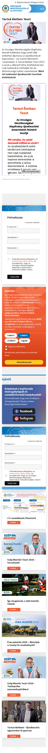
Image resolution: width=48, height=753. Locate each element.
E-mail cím (12, 227)
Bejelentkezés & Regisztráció (30, 2)
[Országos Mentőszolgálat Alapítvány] (15, 9)
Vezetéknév (13, 237)
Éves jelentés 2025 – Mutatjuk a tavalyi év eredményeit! (23, 644)
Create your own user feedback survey (16, 179)
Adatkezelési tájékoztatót (22, 261)
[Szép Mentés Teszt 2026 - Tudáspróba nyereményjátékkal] (24, 667)
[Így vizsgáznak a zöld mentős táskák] (24, 585)
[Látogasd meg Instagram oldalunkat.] (24, 418)
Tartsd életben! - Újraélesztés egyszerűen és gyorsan (23, 729)
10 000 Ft (11, 340)
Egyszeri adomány (16, 346)
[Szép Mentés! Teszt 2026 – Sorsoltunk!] (24, 544)
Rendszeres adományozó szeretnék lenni (21, 354)
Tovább (12, 522)
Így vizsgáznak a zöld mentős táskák (23, 602)
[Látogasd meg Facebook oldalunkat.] (24, 411)
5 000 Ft (23, 335)
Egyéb (24, 340)
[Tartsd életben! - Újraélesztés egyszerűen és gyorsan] (24, 711)
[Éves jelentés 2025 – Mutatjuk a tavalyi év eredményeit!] (24, 626)
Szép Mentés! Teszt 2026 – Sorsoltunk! (21, 561)
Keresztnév (12, 248)
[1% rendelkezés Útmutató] (24, 502)
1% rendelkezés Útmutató (21, 518)
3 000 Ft (10, 335)
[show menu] (42, 9)
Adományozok (24, 362)
